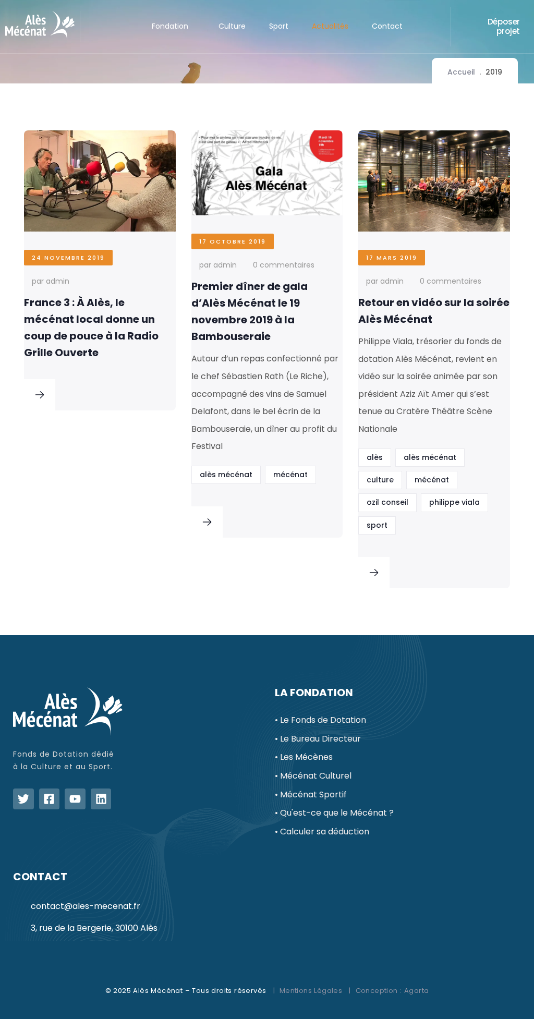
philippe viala (454, 502)
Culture (232, 26)
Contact (387, 26)
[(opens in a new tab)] (39, 397)
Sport (278, 26)
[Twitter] (23, 798)
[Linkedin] (101, 798)
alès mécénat (226, 474)
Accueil (461, 72)
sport (377, 525)
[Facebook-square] (49, 798)
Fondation (170, 26)
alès (375, 457)
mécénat (290, 474)
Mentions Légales (311, 991)
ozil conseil (387, 502)
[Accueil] (40, 27)
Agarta (416, 991)
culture (380, 480)
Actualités (330, 26)
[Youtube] (75, 798)
